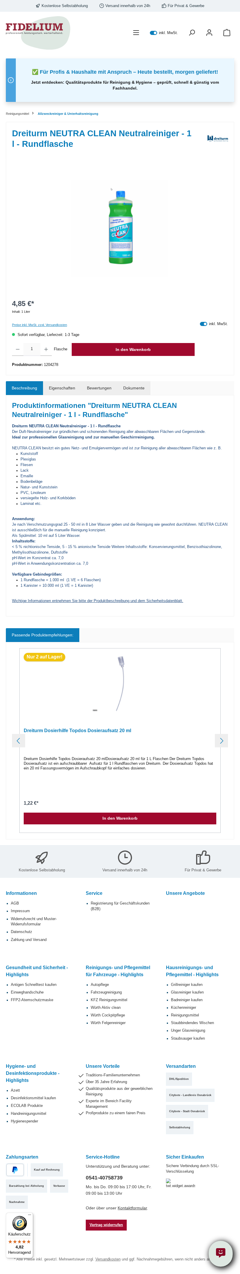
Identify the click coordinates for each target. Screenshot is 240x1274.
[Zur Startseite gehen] (38, 33)
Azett (15, 1090)
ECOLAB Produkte (27, 1106)
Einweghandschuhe (27, 992)
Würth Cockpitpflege (108, 1015)
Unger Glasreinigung (188, 1030)
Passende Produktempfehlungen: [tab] (42, 635)
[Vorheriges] (18, 740)
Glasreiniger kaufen (187, 992)
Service (94, 893)
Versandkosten (108, 1259)
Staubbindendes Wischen (192, 1023)
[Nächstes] (221, 740)
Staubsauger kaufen (188, 1038)
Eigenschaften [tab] (62, 388)
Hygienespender (24, 1121)
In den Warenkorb (133, 349)
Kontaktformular (132, 1208)
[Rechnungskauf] (27, 1169)
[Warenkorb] (227, 33)
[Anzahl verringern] (17, 349)
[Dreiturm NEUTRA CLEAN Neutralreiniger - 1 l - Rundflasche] (119, 228)
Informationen (21, 893)
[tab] (24, 388)
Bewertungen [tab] (99, 388)
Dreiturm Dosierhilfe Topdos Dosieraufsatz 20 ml (77, 730)
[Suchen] (191, 33)
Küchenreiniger (183, 1008)
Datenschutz (21, 932)
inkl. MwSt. (163, 33)
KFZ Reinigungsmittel (109, 1000)
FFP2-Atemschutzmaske (32, 1000)
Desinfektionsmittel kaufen (33, 1098)
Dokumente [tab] (134, 388)
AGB (15, 903)
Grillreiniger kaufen (187, 985)
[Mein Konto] (209, 33)
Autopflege (100, 985)
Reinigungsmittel (185, 1015)
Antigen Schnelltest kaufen (33, 985)
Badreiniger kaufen (187, 1000)
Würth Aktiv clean (106, 1008)
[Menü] (136, 33)
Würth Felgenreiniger (108, 1023)
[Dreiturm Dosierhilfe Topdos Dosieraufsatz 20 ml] (120, 683)
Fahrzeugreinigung (106, 992)
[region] (120, 228)
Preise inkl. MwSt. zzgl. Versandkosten (39, 325)
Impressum (20, 911)
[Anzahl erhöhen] (46, 349)
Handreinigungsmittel (28, 1114)
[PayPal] (15, 1169)
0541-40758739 (104, 1178)
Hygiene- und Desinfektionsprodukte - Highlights (32, 1073)
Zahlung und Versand (29, 940)
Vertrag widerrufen (106, 1225)
